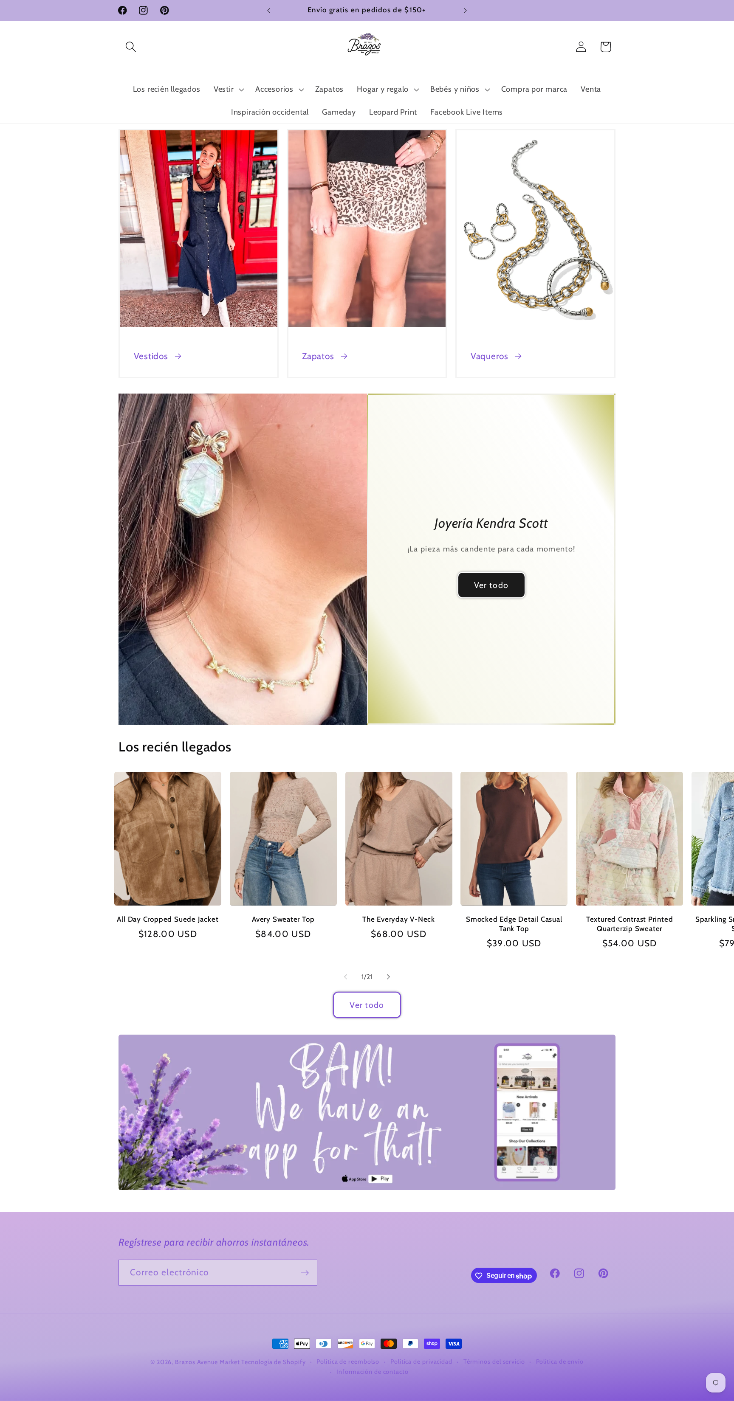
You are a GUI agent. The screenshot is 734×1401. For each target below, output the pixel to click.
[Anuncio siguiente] (465, 10)
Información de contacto (372, 1372)
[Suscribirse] (305, 1273)
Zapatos (318, 356)
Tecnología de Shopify (273, 1362)
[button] (131, 47)
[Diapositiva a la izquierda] (345, 977)
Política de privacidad (421, 1361)
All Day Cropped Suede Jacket (167, 919)
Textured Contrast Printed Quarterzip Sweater (629, 924)
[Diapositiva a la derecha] (388, 977)
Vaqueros (489, 356)
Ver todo (491, 585)
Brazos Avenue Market (208, 1362)
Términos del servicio (494, 1361)
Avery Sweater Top (283, 919)
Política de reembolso (347, 1361)
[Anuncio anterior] (269, 10)
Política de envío (560, 1361)
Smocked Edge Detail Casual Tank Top (514, 924)
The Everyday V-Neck (398, 919)
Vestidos (151, 356)
